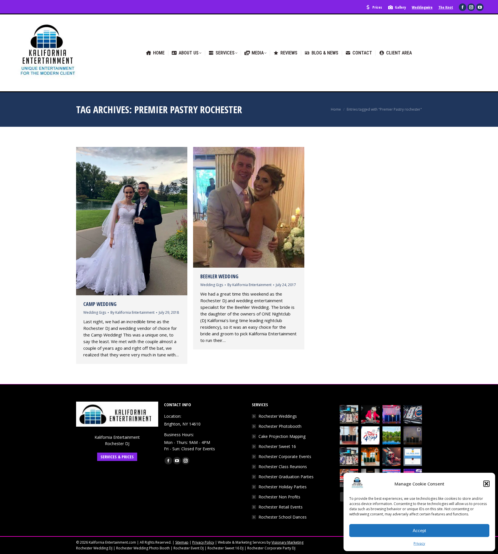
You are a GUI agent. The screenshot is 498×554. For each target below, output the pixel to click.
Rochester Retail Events (281, 507)
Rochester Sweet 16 (277, 446)
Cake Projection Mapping (282, 436)
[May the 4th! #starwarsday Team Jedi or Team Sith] (349, 414)
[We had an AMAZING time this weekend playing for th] (349, 435)
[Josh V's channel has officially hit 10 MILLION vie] (412, 456)
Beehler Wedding (219, 276)
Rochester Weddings (278, 416)
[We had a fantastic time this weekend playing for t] (370, 456)
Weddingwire (422, 7)
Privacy (419, 543)
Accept (419, 530)
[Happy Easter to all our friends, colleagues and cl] (391, 456)
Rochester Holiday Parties (283, 486)
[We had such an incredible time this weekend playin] (412, 435)
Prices (377, 7)
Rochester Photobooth (280, 426)
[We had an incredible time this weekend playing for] (391, 414)
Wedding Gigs (94, 312)
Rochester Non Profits (279, 497)
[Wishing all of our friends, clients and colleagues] (370, 435)
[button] (486, 484)
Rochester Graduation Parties (286, 476)
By (132, 312)
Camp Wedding (99, 303)
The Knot (445, 7)
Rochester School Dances (283, 517)
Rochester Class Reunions (283, 466)
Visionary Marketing (287, 542)
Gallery (400, 7)
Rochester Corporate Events (285, 456)
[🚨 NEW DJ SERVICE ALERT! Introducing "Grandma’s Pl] (370, 414)
